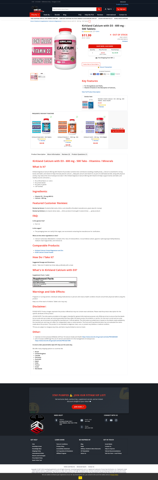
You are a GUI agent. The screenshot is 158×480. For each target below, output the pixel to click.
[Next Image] (77, 48)
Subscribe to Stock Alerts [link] (91, 64)
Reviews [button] (65, 154)
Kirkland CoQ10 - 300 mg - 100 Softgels (95, 137)
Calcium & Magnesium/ (55, 21)
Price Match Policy (37, 458)
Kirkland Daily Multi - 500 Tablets (41, 137)
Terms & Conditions (62, 444)
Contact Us (108, 446)
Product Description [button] (38, 154)
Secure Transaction (106, 67)
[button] (37, 2)
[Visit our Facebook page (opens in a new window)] (106, 420)
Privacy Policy (60, 446)
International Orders (38, 453)
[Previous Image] (32, 48)
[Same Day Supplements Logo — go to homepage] (39, 9)
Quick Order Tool (37, 460)
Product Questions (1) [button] (79, 154)
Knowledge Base (36, 448)
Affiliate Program (61, 453)
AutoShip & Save (37, 446)
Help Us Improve (110, 448)
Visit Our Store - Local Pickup (113, 453)
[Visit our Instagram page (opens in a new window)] (116, 420)
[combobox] (77, 9)
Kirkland (125, 41)
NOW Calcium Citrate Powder (44, 252)
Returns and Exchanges (38, 455)
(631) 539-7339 (89, 428)
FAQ (33, 444)
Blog (82, 444)
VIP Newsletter (85, 451)
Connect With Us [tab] (111, 415)
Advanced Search (81, 467)
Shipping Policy (36, 451)
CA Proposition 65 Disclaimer (64, 451)
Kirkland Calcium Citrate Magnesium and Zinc (49, 250)
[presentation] (38, 154)
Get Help (87, 421)
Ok (80, 477)
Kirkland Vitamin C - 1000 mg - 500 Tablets (68, 138)
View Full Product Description (91, 92)
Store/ (32, 21)
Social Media (108, 444)
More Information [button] (53, 154)
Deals (82, 446)
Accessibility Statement (63, 448)
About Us (83, 453)
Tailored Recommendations (113, 451)
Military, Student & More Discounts (91, 448)
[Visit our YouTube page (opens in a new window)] (111, 420)
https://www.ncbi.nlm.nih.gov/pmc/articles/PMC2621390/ (53, 341)
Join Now (79, 407)
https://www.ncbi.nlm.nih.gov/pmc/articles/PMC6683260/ (100, 337)
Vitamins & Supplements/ (41, 21)
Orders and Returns (69, 467)
